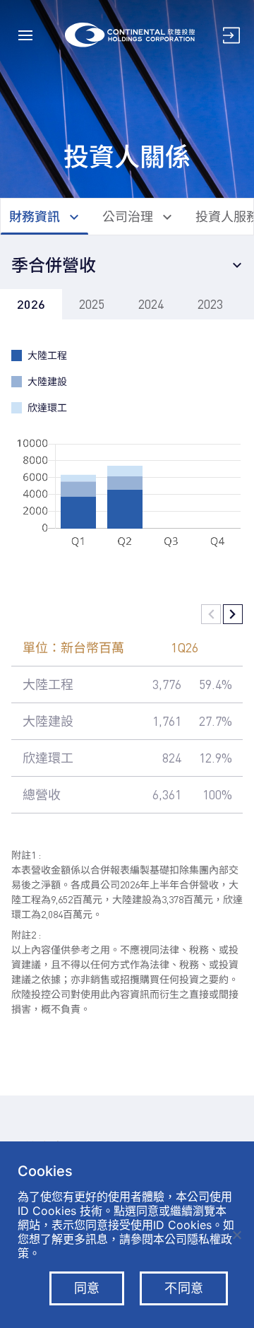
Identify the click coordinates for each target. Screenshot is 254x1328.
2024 (151, 304)
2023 (210, 304)
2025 (91, 304)
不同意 (183, 1288)
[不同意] (236, 1235)
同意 (87, 1288)
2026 (31, 304)
